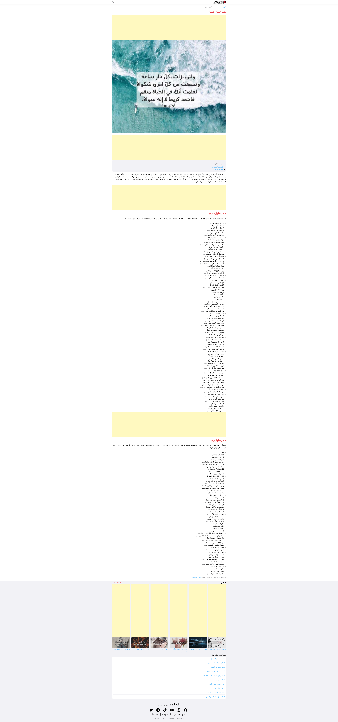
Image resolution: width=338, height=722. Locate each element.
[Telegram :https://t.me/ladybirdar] (158, 711)
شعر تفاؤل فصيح (217, 167)
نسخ (208, 230)
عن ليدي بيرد (179, 714)
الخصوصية (166, 714)
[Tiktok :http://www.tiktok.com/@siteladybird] (165, 711)
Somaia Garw (197, 577)
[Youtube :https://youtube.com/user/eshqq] (172, 711)
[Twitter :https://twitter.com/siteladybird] (151, 711)
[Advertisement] (173, 27)
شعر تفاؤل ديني (218, 169)
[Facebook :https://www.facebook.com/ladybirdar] (185, 711)
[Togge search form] (113, 2)
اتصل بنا (155, 714)
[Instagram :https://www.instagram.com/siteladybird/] (179, 711)
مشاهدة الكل (116, 582)
